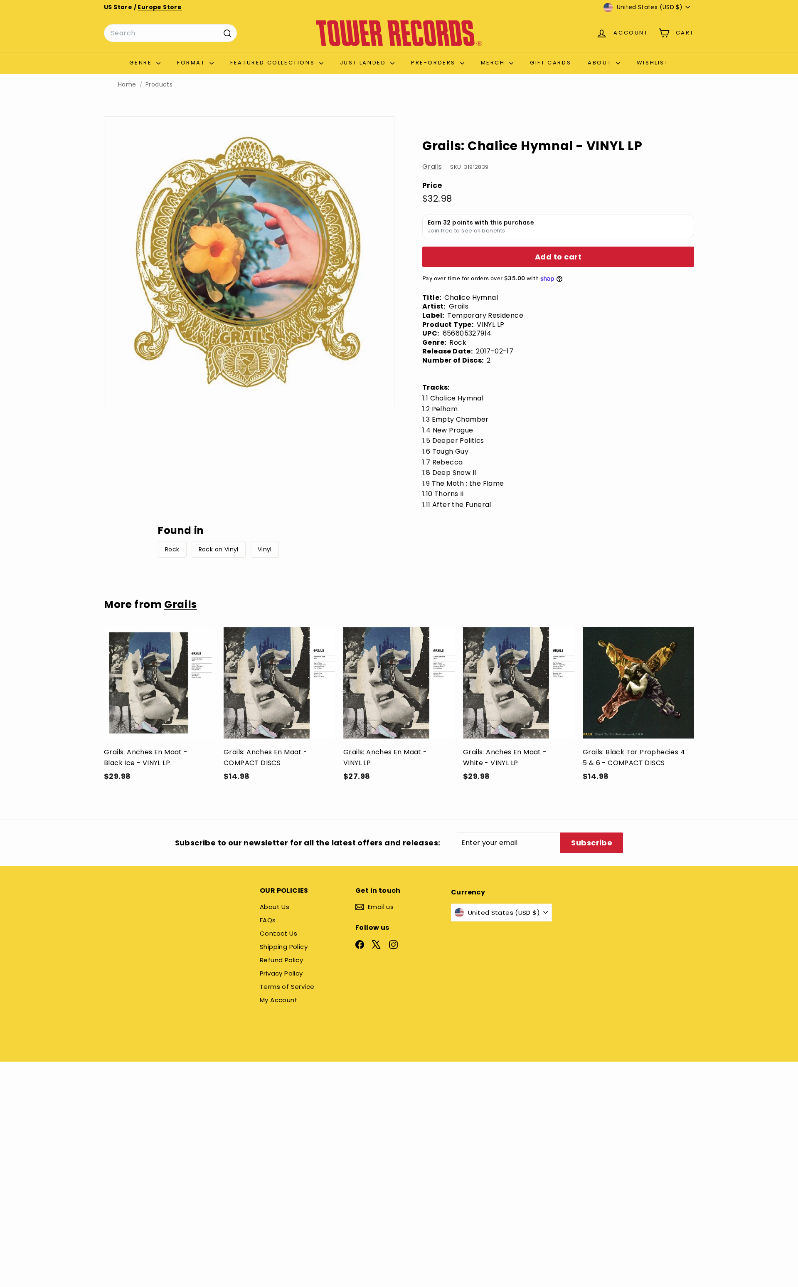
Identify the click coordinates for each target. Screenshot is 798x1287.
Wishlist (653, 63)
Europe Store (160, 7)
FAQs (268, 920)
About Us (274, 906)
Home (127, 85)
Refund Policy (281, 960)
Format (192, 63)
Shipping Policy (284, 946)
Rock (172, 549)
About (601, 63)
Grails (432, 166)
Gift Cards (550, 63)
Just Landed (364, 63)
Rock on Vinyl (219, 549)
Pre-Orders (434, 63)
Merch (494, 63)
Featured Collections (273, 63)
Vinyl (265, 549)
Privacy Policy (281, 973)
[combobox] (170, 33)
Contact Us (278, 933)
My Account (279, 1000)
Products (158, 85)
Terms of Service (287, 986)
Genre (141, 63)
